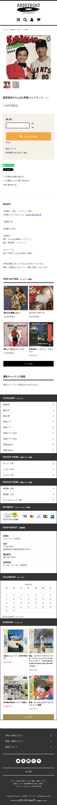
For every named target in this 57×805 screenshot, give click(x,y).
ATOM (39, 786)
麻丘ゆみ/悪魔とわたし (12, 313)
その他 (26, 29)
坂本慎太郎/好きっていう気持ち (15, 702)
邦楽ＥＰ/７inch (16, 29)
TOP (29, 771)
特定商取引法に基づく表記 (16, 153)
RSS (34, 786)
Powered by (14, 800)
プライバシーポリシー (23, 786)
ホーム (5, 29)
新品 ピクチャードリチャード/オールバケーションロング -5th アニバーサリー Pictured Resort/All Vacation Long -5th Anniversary (41, 661)
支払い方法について (23, 781)
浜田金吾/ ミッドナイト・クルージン (41, 350)
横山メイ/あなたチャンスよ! (14, 349)
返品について (11, 149)
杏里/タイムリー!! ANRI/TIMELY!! (16, 657)
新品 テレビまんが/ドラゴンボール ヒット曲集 (41, 703)
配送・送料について (39, 781)
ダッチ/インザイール (36, 313)
